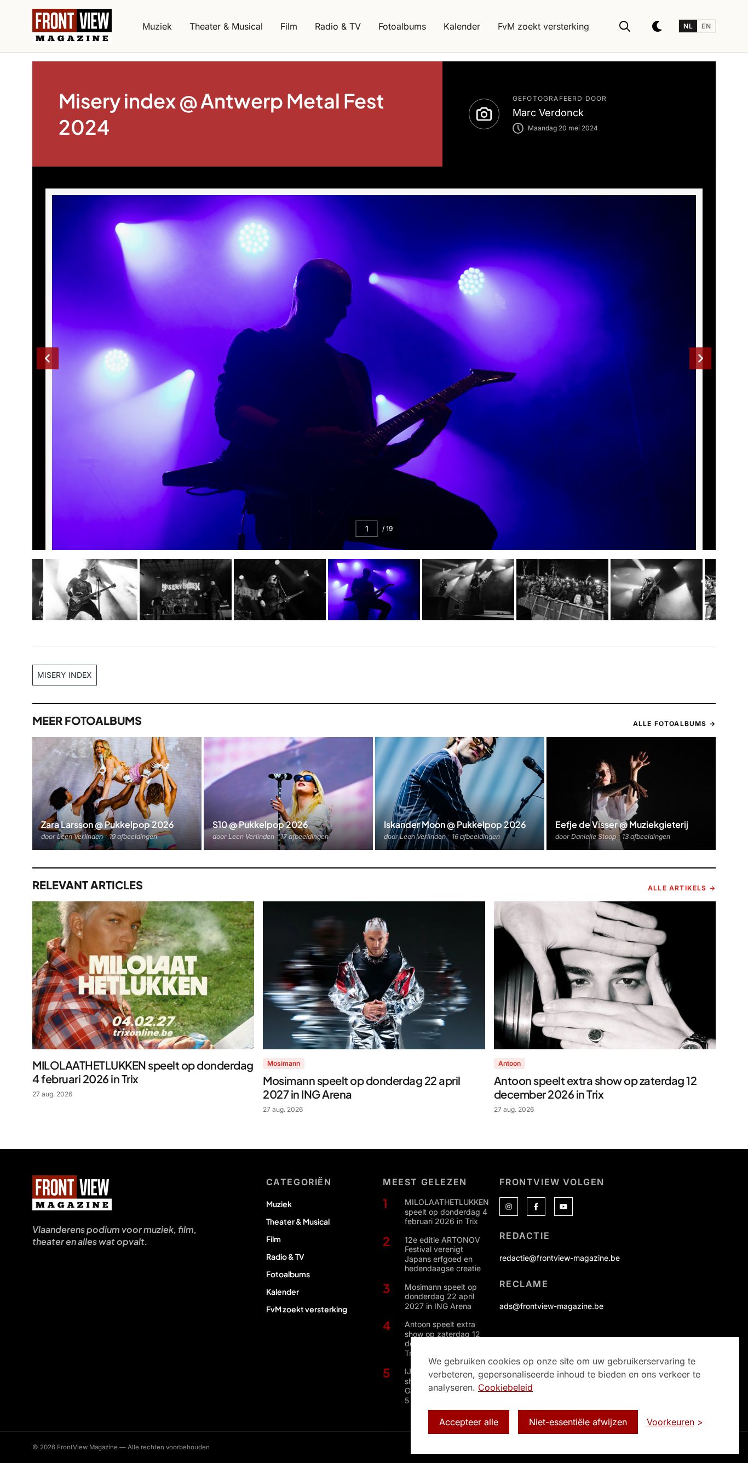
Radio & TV (285, 1256)
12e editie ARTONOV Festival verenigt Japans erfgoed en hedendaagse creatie (443, 1254)
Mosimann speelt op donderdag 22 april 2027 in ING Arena (441, 1296)
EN (706, 26)
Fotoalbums (288, 1274)
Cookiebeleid (505, 1387)
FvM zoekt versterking (306, 1309)
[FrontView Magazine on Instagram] (508, 1206)
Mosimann (283, 1063)
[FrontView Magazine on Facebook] (536, 1206)
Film (273, 1239)
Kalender (282, 1291)
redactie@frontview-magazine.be (559, 1257)
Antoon (509, 1063)
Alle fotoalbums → (674, 723)
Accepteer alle (468, 1421)
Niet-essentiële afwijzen (578, 1421)
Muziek (279, 1204)
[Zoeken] (625, 26)
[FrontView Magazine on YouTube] (563, 1206)
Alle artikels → (682, 888)
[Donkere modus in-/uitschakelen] (658, 26)
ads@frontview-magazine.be (551, 1306)
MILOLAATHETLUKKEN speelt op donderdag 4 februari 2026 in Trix (447, 1211)
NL (688, 26)
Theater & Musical (298, 1221)
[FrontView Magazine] (72, 1192)
